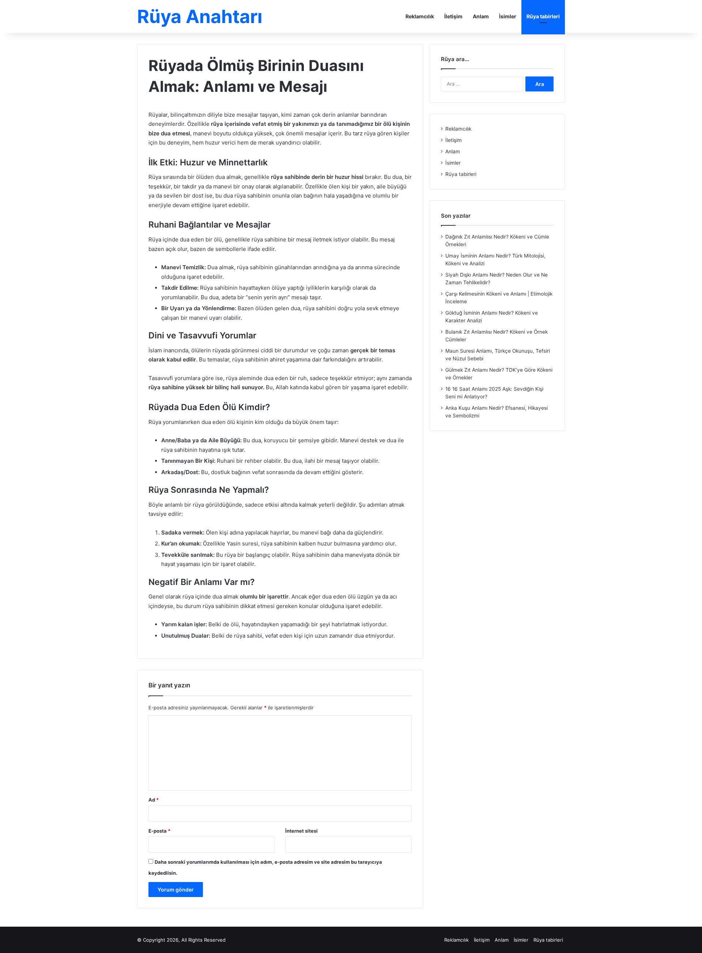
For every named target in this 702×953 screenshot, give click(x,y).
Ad (153, 800)
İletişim (453, 16)
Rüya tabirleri (543, 16)
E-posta (159, 831)
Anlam (481, 16)
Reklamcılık (419, 16)
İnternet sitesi (301, 831)
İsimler (507, 16)
